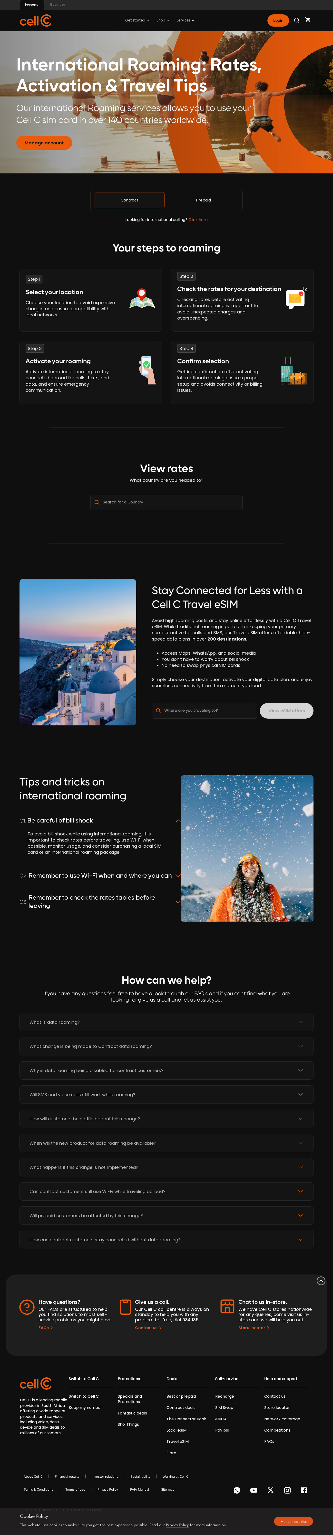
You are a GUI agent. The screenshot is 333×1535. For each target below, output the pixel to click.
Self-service (226, 1379)
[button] (166, 1022)
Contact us (146, 1328)
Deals (171, 1379)
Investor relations (105, 1476)
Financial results (67, 1476)
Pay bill (222, 1430)
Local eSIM (176, 1430)
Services (183, 20)
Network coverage (282, 1419)
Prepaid (203, 200)
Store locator (251, 1328)
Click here (198, 219)
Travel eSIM (177, 1441)
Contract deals (181, 1407)
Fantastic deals (132, 1413)
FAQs (44, 1328)
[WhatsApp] (238, 1491)
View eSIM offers (287, 711)
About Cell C (33, 1476)
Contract (129, 200)
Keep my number (85, 1407)
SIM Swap (224, 1407)
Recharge (224, 1396)
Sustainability (140, 1476)
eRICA (221, 1419)
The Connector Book (186, 1419)
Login (278, 20)
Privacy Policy (108, 1489)
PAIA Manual (139, 1489)
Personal (32, 4)
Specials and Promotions (130, 1399)
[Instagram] (288, 1491)
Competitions (277, 1430)
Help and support (281, 1379)
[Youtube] (254, 1491)
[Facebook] (305, 1491)
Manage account (44, 143)
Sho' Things (128, 1424)
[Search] (297, 20)
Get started (135, 20)
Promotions (129, 1379)
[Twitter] (271, 1491)
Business (57, 4)
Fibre (171, 1453)
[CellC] (36, 20)
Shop (161, 20)
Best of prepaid (181, 1396)
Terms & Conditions (38, 1489)
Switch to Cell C (84, 1379)
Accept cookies (294, 1521)
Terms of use (75, 1489)
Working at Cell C (175, 1476)
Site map (167, 1489)
